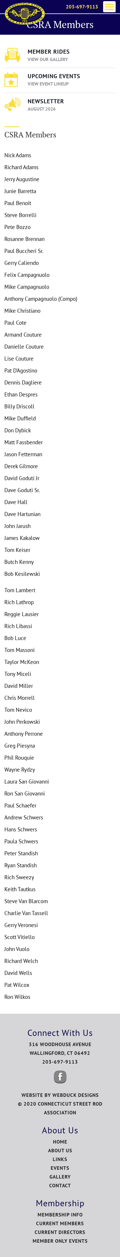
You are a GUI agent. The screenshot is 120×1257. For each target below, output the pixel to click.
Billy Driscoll (19, 406)
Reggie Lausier (21, 614)
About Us (60, 1150)
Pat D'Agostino (20, 370)
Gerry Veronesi (21, 925)
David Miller (18, 685)
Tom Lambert (19, 590)
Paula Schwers (21, 841)
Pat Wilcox (16, 984)
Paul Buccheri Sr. (23, 250)
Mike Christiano (22, 310)
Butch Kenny (19, 561)
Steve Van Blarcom (26, 901)
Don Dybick (17, 430)
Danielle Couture (24, 346)
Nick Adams (17, 155)
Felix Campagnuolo (27, 274)
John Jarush (17, 525)
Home (60, 1142)
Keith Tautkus (20, 889)
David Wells (18, 972)
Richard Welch (21, 960)
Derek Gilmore (21, 466)
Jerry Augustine (21, 179)
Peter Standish (21, 853)
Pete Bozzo (17, 226)
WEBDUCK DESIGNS (75, 1095)
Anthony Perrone (23, 733)
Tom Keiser (17, 549)
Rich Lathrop (19, 602)
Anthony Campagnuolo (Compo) (40, 298)
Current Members (60, 1223)
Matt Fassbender (23, 442)
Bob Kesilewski (22, 573)
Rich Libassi (18, 626)
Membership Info (60, 1214)
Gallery (60, 1177)
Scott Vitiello (19, 936)
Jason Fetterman (23, 454)
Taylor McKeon (21, 661)
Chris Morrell (19, 697)
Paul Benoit (17, 203)
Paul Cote (15, 322)
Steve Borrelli (20, 214)
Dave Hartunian (22, 514)
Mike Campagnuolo (26, 286)
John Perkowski (22, 721)
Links (60, 1159)
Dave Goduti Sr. (22, 490)
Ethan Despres (21, 394)
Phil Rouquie (19, 757)
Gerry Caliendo (21, 262)
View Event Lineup (48, 84)
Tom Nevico (18, 709)
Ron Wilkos (17, 996)
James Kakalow (22, 537)
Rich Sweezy (19, 877)
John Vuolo (16, 948)
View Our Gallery (48, 59)
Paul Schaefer (20, 805)
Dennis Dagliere (23, 382)
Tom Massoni (19, 649)
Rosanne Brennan (24, 238)
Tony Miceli (17, 673)
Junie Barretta (20, 191)
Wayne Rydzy (19, 769)
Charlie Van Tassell (26, 913)
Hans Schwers (20, 829)
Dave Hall (15, 502)
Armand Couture (23, 334)
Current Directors (60, 1232)
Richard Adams (21, 167)
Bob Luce (15, 637)
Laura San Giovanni (26, 781)
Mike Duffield (20, 418)
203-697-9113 (82, 7)
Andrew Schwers (23, 817)
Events (60, 1168)
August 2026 (42, 109)
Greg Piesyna (19, 745)
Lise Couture (18, 358)
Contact (60, 1185)
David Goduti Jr (21, 478)
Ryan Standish (20, 865)
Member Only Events (60, 1241)
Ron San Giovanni (24, 793)
